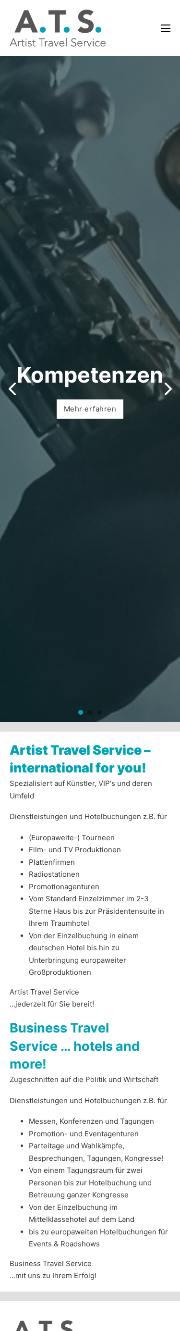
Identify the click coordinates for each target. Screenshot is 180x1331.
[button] (80, 712)
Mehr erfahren (90, 408)
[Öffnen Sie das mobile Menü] (165, 28)
